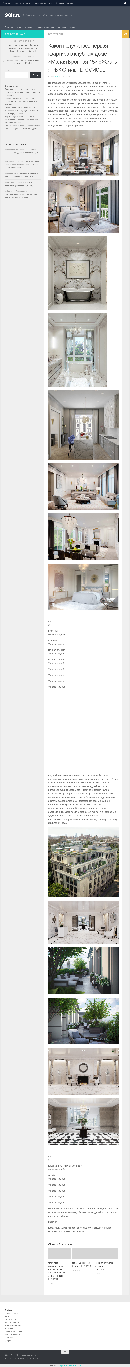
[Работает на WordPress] (15, 1358)
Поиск (7, 71)
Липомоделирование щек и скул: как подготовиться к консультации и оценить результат (22, 92)
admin (57, 76)
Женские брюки (12, 1322)
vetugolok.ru (62, 1365)
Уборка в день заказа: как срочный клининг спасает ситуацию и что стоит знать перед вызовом (21, 110)
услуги (8, 1340)
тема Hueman (33, 1359)
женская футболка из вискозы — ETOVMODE (104, 1266)
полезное (9, 1337)
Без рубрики (55, 34)
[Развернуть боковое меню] (125, 34)
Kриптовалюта (11, 1313)
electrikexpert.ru (74, 1365)
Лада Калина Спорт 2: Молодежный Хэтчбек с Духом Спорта (22, 152)
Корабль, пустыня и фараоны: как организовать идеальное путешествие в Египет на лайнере (22, 119)
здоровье (9, 1328)
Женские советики (64, 3)
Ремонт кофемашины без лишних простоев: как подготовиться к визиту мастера (21, 101)
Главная (7, 3)
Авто (7, 1316)
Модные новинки (22, 3)
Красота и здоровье (43, 3)
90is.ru (13, 15)
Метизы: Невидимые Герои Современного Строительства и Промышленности (22, 164)
